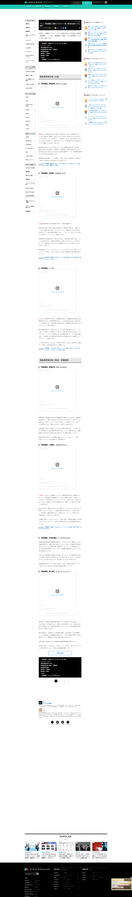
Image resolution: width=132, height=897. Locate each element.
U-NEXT (27, 109)
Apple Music (29, 140)
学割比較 (28, 179)
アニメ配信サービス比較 (30, 80)
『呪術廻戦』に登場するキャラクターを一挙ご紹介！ (54, 43)
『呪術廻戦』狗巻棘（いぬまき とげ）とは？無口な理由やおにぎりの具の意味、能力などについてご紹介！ (62, 258)
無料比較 (28, 171)
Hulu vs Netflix (29, 88)
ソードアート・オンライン (30, 61)
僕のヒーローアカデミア (30, 36)
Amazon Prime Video (29, 105)
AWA (27, 152)
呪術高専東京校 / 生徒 (46, 47)
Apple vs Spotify (29, 188)
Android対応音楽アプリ (30, 196)
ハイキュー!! (28, 40)
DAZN (27, 113)
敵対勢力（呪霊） (45, 55)
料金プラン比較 (29, 175)
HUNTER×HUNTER (30, 44)
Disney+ (28, 117)
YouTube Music (29, 148)
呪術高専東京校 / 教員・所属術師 (49, 49)
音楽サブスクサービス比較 (30, 201)
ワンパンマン (28, 51)
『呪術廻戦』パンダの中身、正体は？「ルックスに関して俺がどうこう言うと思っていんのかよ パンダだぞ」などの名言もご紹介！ (62, 349)
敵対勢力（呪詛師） (46, 53)
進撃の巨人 (28, 27)
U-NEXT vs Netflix (30, 84)
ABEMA (27, 125)
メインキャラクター (46, 45)
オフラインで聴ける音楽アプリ (30, 207)
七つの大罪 (28, 47)
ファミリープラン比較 (30, 183)
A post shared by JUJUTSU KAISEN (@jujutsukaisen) (57, 125)
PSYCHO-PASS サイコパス (30, 56)
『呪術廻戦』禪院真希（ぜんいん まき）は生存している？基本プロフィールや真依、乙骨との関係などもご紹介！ (62, 164)
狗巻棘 (40, 223)
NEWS (29, 7)
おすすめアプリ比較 (30, 71)
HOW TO (38, 7)
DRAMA (65, 7)
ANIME (56, 7)
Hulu (27, 100)
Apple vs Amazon (30, 192)
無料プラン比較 (29, 75)
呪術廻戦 (28, 31)
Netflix (27, 97)
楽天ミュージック (29, 159)
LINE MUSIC (28, 144)
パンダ (40, 318)
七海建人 (41, 495)
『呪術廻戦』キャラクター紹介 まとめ (50, 59)
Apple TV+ (28, 121)
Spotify (27, 137)
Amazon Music (29, 155)
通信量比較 (28, 211)
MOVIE (47, 7)
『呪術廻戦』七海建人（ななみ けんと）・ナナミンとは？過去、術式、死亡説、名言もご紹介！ (62, 527)
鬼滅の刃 (28, 23)
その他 (42, 57)
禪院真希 (41, 134)
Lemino (27, 128)
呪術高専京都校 (45, 51)
